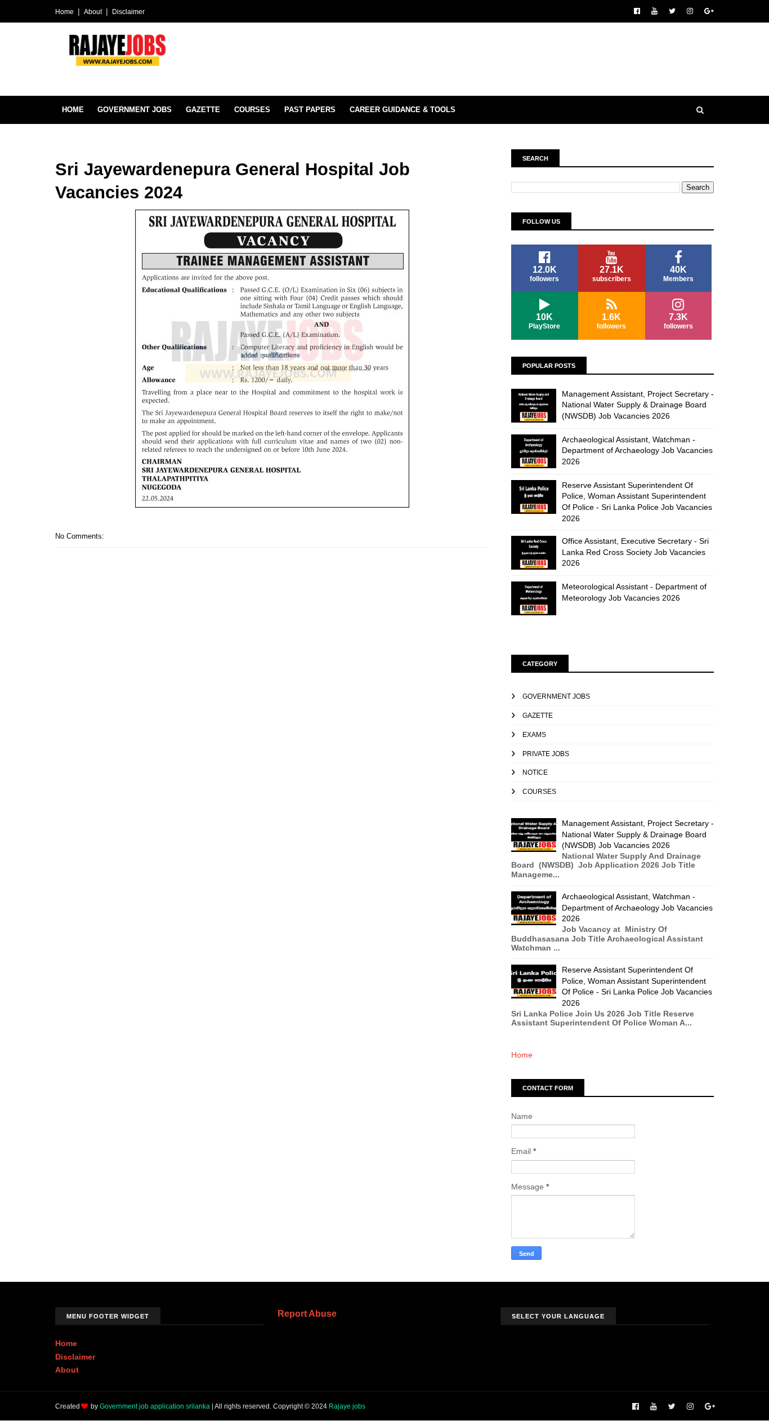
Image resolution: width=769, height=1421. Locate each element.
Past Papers (310, 109)
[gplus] (709, 11)
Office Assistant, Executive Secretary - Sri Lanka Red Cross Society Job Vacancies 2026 (635, 551)
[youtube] (654, 11)
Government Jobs (134, 109)
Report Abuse (307, 1313)
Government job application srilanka (155, 1406)
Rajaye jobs (347, 1406)
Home (64, 12)
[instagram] (690, 11)
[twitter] (672, 11)
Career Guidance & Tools (402, 109)
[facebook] (637, 11)
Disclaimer (128, 12)
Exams (534, 735)
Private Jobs (545, 754)
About (93, 12)
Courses (252, 109)
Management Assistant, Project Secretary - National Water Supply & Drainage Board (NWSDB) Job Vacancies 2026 (638, 404)
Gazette (203, 109)
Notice (535, 772)
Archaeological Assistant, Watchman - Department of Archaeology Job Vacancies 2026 (637, 450)
